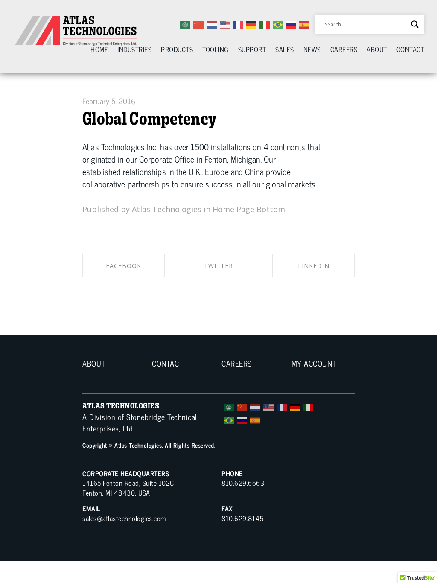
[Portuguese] (229, 419)
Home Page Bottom (249, 209)
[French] (282, 406)
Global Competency (149, 118)
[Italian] (308, 406)
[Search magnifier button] (415, 24)
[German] (295, 406)
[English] (268, 406)
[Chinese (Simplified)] (242, 406)
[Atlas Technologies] (77, 31)
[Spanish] (255, 419)
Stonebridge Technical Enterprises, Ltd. (139, 422)
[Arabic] (229, 406)
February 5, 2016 (108, 100)
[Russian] (242, 419)
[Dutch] (255, 406)
